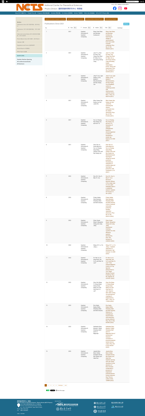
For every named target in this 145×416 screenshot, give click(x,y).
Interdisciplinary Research (111, 19)
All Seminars (20, 64)
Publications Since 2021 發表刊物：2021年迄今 (28, 25)
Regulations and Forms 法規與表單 (26, 45)
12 (46, 282)
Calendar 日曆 (20, 42)
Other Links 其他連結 (89, 13)
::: (110, 4)
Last (66, 385)
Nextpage (60, 385)
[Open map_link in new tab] (18, 406)
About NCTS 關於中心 (20, 13)
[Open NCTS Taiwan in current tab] (50, 7)
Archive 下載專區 (78, 13)
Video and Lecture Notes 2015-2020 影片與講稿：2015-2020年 (28, 34)
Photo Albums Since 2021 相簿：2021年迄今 (28, 39)
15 (46, 351)
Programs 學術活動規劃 (44, 13)
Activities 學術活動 (55, 13)
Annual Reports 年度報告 (23, 48)
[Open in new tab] (114, 8)
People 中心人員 (32, 13)
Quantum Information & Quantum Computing (55, 19)
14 (46, 326)
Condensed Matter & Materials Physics (94, 19)
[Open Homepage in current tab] (7, 1)
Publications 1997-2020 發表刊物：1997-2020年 (28, 30)
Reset (126, 24)
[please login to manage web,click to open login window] (3, 1)
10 (46, 245)
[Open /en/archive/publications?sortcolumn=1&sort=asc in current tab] (69, 27)
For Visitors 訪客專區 (67, 13)
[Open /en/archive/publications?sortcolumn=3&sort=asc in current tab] (94, 27)
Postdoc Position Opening (24, 59)
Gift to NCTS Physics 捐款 (102, 13)
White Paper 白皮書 (22, 51)
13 (46, 305)
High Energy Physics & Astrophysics (75, 19)
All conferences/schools (24, 61)
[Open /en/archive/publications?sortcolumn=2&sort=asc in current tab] (81, 27)
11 (46, 257)
